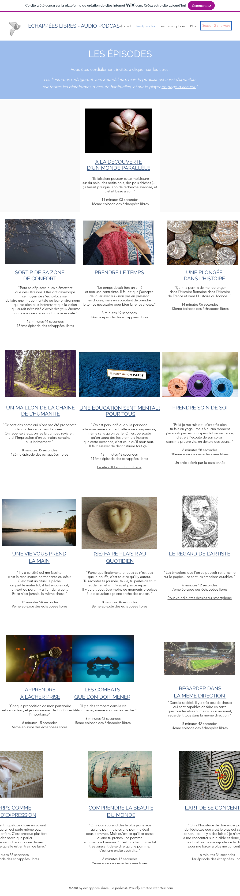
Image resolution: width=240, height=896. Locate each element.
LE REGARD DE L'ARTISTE (199, 554)
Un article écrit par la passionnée (200, 462)
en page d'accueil (178, 86)
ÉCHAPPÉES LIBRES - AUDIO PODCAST (75, 26)
